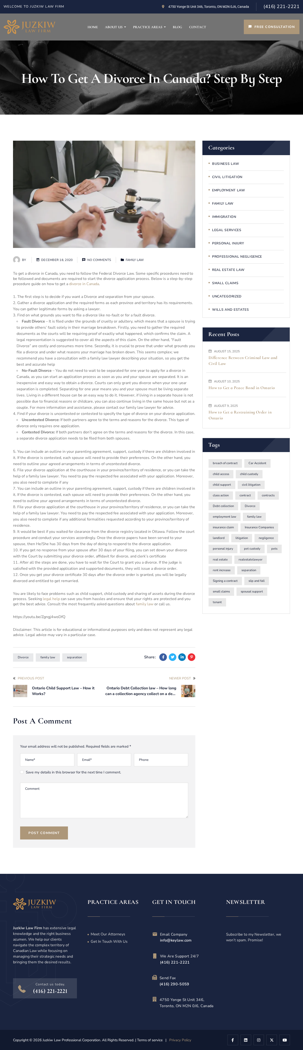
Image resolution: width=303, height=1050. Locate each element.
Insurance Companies (259, 527)
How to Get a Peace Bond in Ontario (242, 387)
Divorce (23, 657)
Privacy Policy (180, 1040)
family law (144, 604)
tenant (217, 602)
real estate (220, 559)
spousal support (252, 591)
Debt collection (223, 506)
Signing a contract (225, 581)
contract (245, 495)
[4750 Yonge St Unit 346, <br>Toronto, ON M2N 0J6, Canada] (154, 999)
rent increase (222, 570)
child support (222, 485)
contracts (268, 495)
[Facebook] (163, 657)
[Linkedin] (182, 657)
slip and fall (257, 581)
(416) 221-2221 (281, 6)
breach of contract (225, 463)
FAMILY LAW (135, 260)
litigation (242, 538)
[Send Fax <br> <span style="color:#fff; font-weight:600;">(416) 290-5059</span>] (154, 977)
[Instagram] (259, 1040)
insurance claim (223, 527)
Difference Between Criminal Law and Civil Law (243, 360)
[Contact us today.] (22, 989)
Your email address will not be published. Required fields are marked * (75, 746)
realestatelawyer (251, 559)
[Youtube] (284, 1040)
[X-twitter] (271, 1040)
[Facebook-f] (232, 1040)
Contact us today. (50, 984)
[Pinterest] (191, 657)
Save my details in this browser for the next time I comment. (73, 772)
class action (221, 495)
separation (74, 657)
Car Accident (257, 463)
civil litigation (251, 485)
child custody (249, 474)
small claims (221, 591)
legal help (51, 598)
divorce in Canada (83, 284)
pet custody (252, 549)
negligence (266, 538)
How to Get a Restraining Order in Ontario (240, 415)
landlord (219, 538)
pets (274, 549)
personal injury (223, 549)
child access (221, 474)
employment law (224, 517)
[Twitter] (172, 657)
